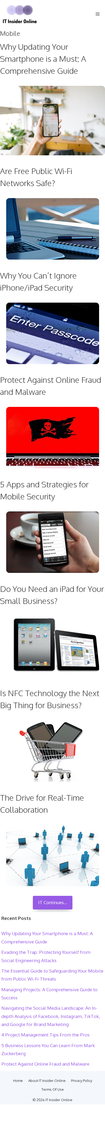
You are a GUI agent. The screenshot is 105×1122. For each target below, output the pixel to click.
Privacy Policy (81, 1080)
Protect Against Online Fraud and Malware (45, 1064)
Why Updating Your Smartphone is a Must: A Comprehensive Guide (43, 58)
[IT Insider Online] (20, 14)
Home (18, 1080)
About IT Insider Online (47, 1080)
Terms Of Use (52, 1089)
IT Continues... (52, 902)
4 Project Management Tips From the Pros (45, 1035)
